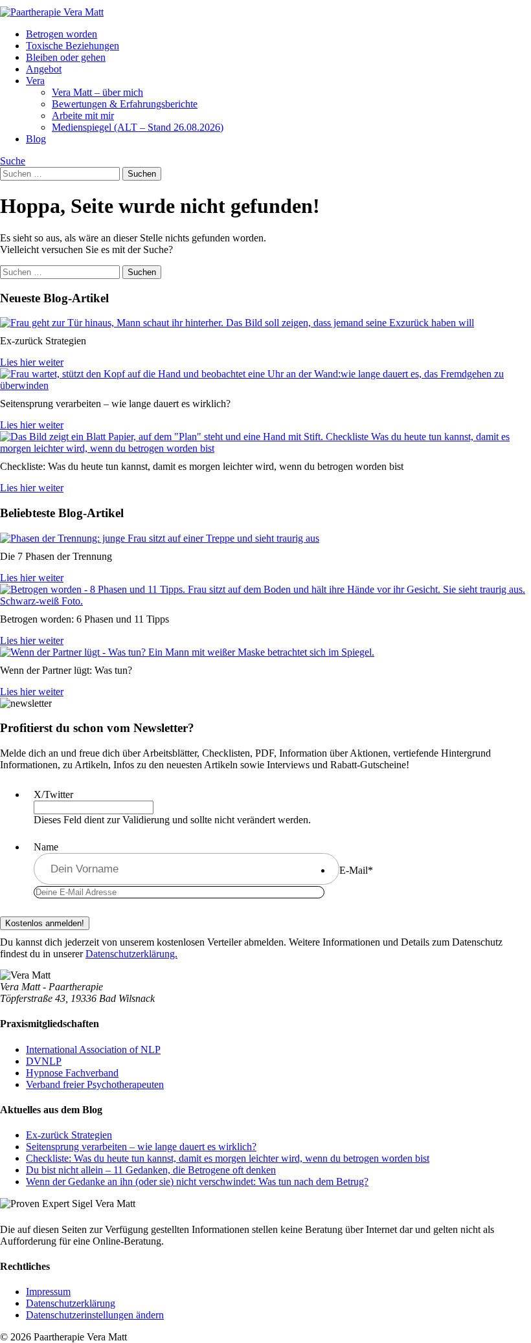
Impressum (48, 1291)
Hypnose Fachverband (72, 1072)
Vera (35, 80)
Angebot (44, 68)
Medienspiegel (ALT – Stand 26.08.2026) (137, 127)
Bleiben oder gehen (66, 57)
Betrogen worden (61, 33)
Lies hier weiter (31, 362)
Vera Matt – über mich (97, 92)
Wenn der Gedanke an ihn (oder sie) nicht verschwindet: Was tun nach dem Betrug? (197, 1181)
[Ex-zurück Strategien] (237, 322)
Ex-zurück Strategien (69, 1134)
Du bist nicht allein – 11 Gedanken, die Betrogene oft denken (151, 1169)
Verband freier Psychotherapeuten (95, 1084)
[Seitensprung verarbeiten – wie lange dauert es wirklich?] (265, 385)
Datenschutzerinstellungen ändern (95, 1314)
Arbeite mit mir (83, 115)
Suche (12, 160)
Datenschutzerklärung (70, 1303)
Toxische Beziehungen (72, 45)
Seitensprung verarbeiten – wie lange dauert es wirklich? (141, 1146)
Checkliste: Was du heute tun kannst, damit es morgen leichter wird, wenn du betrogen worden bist (227, 1158)
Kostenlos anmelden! (44, 923)
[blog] (159, 538)
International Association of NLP (93, 1049)
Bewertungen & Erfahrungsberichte (125, 103)
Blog (36, 138)
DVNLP (44, 1061)
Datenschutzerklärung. (131, 953)
